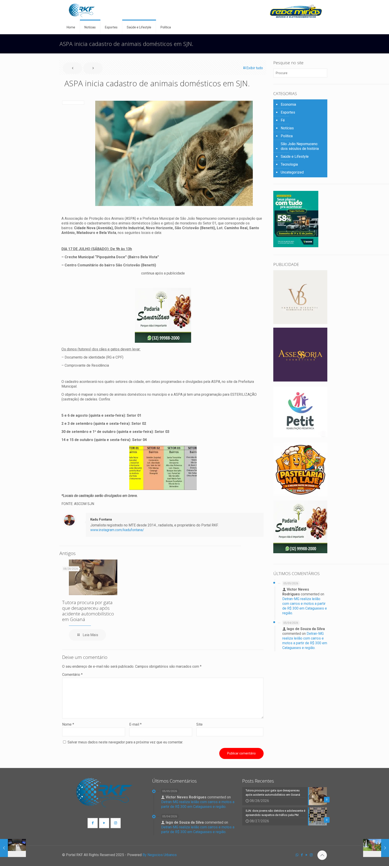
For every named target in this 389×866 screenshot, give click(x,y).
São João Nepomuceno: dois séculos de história (300, 146)
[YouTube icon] (306, 855)
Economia (288, 104)
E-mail (135, 724)
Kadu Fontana (101, 519)
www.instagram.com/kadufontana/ (117, 530)
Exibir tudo (254, 68)
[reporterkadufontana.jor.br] (82, 10)
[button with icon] (93, 823)
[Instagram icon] (311, 855)
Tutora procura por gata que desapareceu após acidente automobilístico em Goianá (88, 610)
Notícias (287, 128)
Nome (68, 724)
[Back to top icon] (322, 855)
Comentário (72, 674)
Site (199, 724)
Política (287, 136)
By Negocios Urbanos (159, 855)
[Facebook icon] (301, 855)
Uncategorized (292, 172)
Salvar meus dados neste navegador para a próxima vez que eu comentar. (125, 742)
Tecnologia (289, 164)
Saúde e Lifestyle (295, 156)
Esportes (288, 112)
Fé (283, 120)
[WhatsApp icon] (297, 855)
